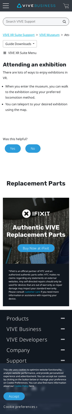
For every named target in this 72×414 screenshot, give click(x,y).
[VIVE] (36, 6)
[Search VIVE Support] (63, 21)
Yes (12, 148)
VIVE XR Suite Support (19, 35)
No (33, 148)
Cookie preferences (19, 406)
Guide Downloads (18, 44)
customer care (32, 291)
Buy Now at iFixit (36, 248)
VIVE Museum (49, 35)
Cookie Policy (21, 386)
